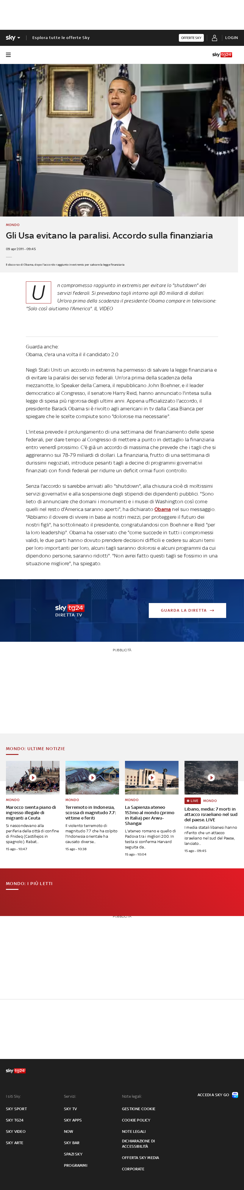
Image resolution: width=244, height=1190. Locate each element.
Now (68, 1131)
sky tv (70, 1109)
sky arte (15, 1143)
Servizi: (70, 1096)
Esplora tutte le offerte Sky (61, 37)
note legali (134, 1131)
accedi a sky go (213, 1095)
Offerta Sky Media (140, 1157)
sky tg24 (15, 1120)
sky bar (71, 1143)
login (231, 37)
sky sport (16, 1109)
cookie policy (136, 1120)
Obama (162, 509)
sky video (16, 1131)
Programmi (75, 1165)
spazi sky (73, 1154)
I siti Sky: (13, 1096)
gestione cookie (138, 1109)
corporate (133, 1169)
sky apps (73, 1120)
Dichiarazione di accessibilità (138, 1144)
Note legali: (132, 1096)
